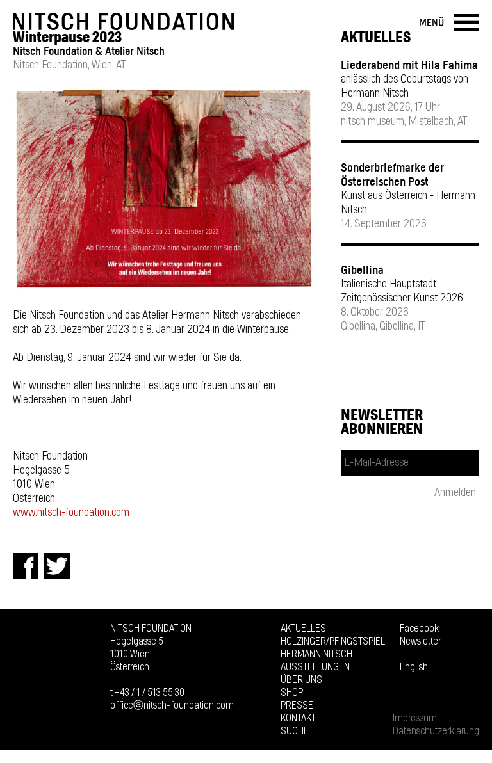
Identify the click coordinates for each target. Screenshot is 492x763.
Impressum (415, 718)
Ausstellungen (315, 667)
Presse (297, 705)
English (414, 667)
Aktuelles (303, 628)
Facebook (419, 628)
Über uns (301, 680)
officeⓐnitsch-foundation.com (172, 705)
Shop (292, 692)
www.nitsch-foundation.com (71, 512)
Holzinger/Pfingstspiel (333, 641)
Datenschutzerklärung (436, 731)
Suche (295, 731)
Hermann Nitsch (316, 654)
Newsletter (420, 641)
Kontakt (298, 718)
